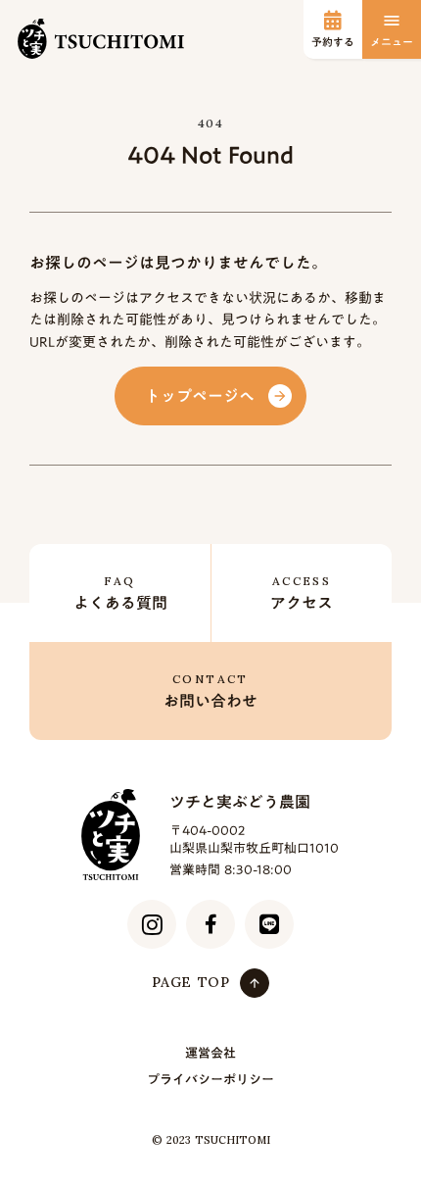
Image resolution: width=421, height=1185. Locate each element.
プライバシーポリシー (210, 1079)
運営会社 (210, 1053)
